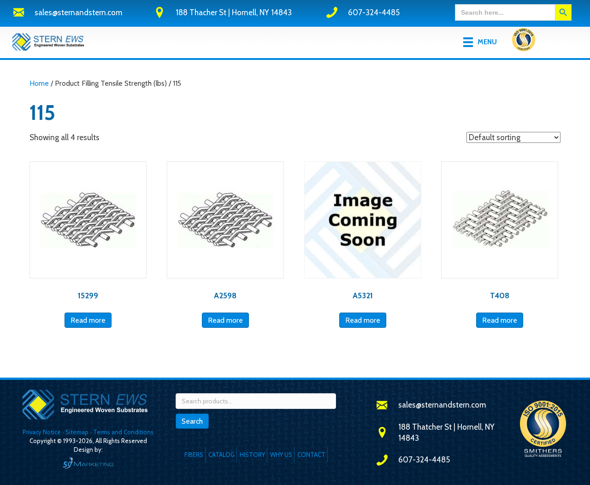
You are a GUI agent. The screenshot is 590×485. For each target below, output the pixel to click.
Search (192, 421)
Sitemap (76, 432)
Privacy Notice (42, 432)
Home (39, 83)
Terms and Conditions (123, 432)
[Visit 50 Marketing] (88, 462)
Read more (88, 320)
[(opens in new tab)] (523, 41)
